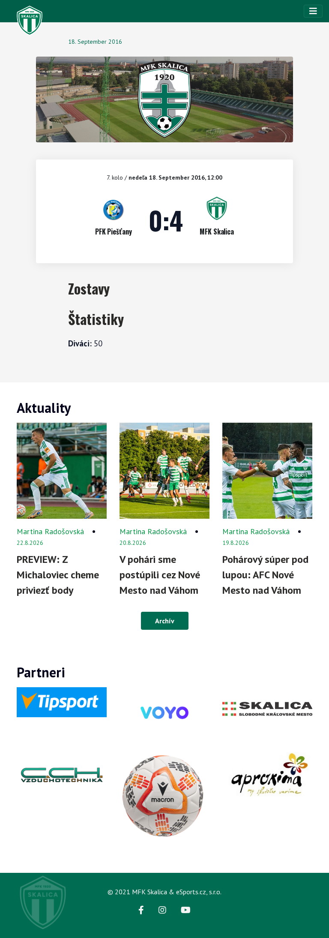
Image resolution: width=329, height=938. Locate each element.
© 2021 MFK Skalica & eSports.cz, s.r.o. (164, 891)
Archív (164, 620)
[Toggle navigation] (313, 11)
